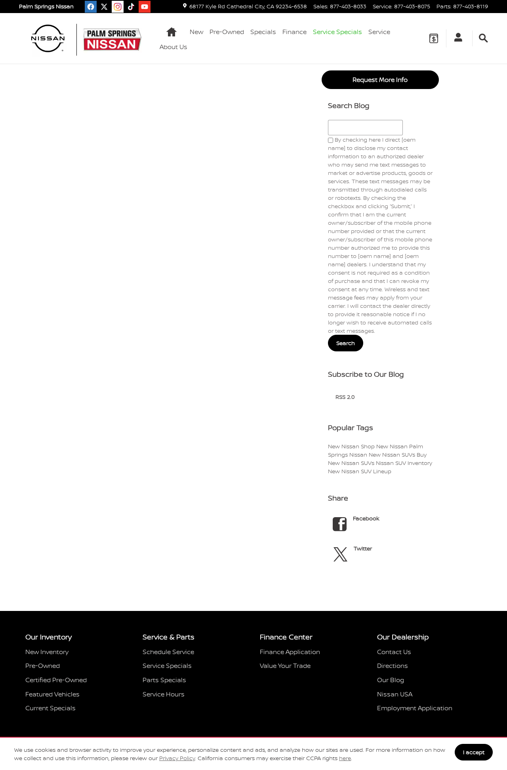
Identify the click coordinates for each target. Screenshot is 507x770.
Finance (294, 31)
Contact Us (394, 651)
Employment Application (414, 708)
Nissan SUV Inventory (404, 463)
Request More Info (380, 79)
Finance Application (290, 651)
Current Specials (50, 708)
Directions (392, 665)
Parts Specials (164, 679)
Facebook (366, 518)
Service (379, 31)
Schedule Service (168, 651)
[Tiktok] (131, 7)
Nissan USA (394, 694)
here (345, 758)
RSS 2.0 (344, 396)
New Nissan (344, 446)
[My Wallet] (433, 38)
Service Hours (164, 694)
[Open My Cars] (456, 38)
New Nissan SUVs (393, 454)
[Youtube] (145, 7)
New (196, 31)
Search (345, 343)
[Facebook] (91, 7)
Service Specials (167, 665)
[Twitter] (104, 7)
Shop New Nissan (385, 446)
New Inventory (47, 651)
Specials (263, 31)
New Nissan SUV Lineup (359, 471)
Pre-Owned (227, 31)
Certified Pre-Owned (56, 679)
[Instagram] (118, 7)
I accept (473, 752)
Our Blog (390, 679)
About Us (173, 46)
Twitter (363, 548)
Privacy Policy (177, 758)
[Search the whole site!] (483, 38)
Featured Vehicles (52, 694)
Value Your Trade (285, 665)
